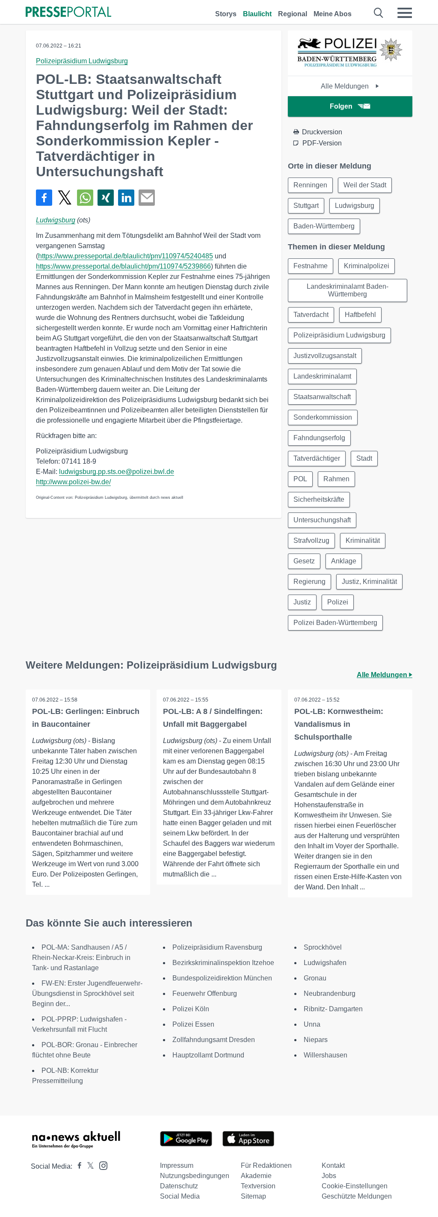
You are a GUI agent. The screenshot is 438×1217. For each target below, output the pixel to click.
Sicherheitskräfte (318, 499)
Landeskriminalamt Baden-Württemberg (347, 290)
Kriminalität (363, 540)
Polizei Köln (190, 1009)
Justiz (302, 602)
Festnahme (310, 265)
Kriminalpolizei (366, 265)
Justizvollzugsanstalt (324, 355)
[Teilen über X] (64, 198)
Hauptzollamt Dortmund (208, 1055)
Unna (312, 1024)
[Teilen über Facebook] (44, 198)
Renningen (310, 185)
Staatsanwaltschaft (322, 396)
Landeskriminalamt (322, 376)
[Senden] (147, 198)
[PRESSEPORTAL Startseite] (68, 12)
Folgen (341, 106)
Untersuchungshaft (322, 520)
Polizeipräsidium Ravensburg (217, 947)
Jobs (329, 1175)
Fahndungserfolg (319, 437)
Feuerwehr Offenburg (204, 993)
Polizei (337, 602)
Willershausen (325, 1055)
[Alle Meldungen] (349, 68)
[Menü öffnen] (404, 13)
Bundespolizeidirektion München (222, 978)
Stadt (364, 458)
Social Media (180, 1196)
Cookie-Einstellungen (355, 1186)
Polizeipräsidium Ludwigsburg (82, 61)
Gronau (315, 978)
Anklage (343, 561)
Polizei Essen (193, 1024)
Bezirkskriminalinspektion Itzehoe (223, 962)
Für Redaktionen (266, 1165)
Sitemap (253, 1196)
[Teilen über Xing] (106, 198)
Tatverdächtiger (316, 458)
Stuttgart (306, 205)
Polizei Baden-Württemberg (335, 622)
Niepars (316, 1039)
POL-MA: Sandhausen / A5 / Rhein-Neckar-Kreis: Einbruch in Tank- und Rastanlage (81, 957)
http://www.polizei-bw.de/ (73, 482)
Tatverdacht (310, 314)
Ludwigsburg (55, 220)
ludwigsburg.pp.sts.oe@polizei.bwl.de (116, 471)
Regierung (309, 581)
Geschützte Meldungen (357, 1196)
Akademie (256, 1175)
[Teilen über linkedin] (126, 198)
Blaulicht (257, 14)
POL (300, 479)
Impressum (176, 1165)
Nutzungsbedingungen (194, 1175)
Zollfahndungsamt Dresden (213, 1039)
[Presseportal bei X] (88, 1166)
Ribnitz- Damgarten (333, 1009)
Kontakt (333, 1165)
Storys (226, 14)
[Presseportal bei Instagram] (100, 1165)
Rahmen (336, 479)
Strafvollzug (311, 540)
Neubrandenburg (329, 993)
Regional (292, 14)
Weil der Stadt (364, 185)
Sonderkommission (322, 417)
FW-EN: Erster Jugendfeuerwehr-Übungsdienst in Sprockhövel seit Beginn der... (87, 993)
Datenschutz (179, 1186)
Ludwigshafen (325, 962)
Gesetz (304, 561)
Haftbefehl (360, 314)
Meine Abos (333, 14)
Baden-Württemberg (324, 226)
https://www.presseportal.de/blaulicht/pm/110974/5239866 (123, 266)
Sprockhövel (323, 947)
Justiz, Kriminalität (369, 581)
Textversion (258, 1186)
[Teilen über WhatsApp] (85, 198)
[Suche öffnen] (378, 13)
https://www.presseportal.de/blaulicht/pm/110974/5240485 (125, 256)
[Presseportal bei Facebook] (77, 1166)
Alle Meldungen (345, 86)
